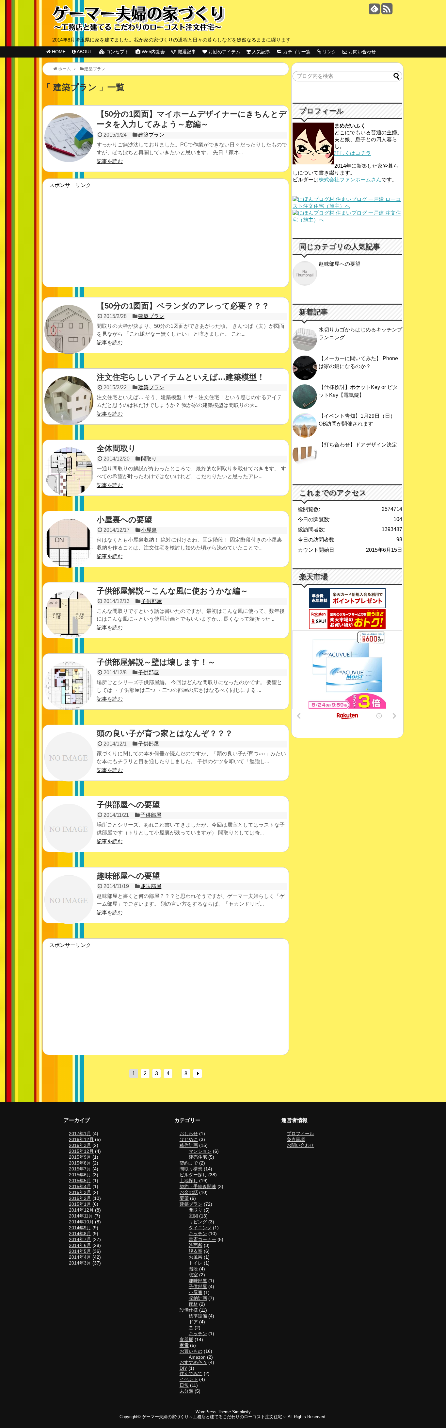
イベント (189, 1379)
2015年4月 (80, 1186)
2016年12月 (81, 1139)
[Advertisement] (165, 234)
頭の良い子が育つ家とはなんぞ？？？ (165, 733)
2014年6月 (80, 1245)
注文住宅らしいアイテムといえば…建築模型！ (181, 377)
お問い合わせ (300, 1145)
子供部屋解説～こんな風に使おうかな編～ (172, 590)
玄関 (193, 1215)
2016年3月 (80, 1145)
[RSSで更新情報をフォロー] (386, 11)
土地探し (189, 1180)
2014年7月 (80, 1239)
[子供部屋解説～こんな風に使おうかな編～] (68, 620)
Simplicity (241, 1411)
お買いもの (191, 1351)
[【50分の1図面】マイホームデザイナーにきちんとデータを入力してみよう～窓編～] (68, 143)
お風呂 (195, 1257)
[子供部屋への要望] (68, 833)
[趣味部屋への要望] (68, 905)
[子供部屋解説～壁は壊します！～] (68, 691)
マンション (200, 1151)
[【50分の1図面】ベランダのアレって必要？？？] (68, 335)
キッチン (198, 1233)
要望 (184, 1198)
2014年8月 (80, 1233)
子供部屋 (151, 601)
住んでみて (191, 1373)
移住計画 (189, 1145)
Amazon (197, 1357)
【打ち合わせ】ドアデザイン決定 (358, 444)
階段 (193, 1268)
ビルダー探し (193, 1174)
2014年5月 (80, 1251)
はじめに (189, 1139)
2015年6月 (80, 1174)
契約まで (189, 1163)
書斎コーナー (202, 1239)
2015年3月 (80, 1192)
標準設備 (198, 1316)
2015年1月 (80, 1204)
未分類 (186, 1391)
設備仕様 (189, 1310)
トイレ (195, 1263)
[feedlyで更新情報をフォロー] (374, 11)
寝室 (193, 1274)
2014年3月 (80, 1263)
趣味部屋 (150, 886)
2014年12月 (81, 1210)
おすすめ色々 (193, 1362)
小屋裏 (149, 530)
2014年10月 (81, 1221)
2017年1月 (80, 1133)
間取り (149, 459)
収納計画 (198, 1298)
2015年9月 (80, 1157)
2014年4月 (80, 1257)
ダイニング (200, 1227)
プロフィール (300, 1133)
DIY (183, 1368)
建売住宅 (198, 1157)
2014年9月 (80, 1227)
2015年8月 (80, 1163)
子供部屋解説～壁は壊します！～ (156, 662)
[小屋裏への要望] (68, 548)
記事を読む (110, 161)
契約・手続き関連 (198, 1186)
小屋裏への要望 (124, 519)
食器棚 (186, 1339)
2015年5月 (80, 1180)
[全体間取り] (68, 477)
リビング (198, 1221)
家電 (184, 1345)
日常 (184, 1385)
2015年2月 (80, 1198)
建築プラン (151, 135)
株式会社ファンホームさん (350, 179)
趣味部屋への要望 (128, 875)
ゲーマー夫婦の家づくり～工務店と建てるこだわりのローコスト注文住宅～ (214, 1416)
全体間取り (116, 448)
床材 (193, 1304)
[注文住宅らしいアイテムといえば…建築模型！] (68, 406)
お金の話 (189, 1192)
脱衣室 (195, 1251)
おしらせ (189, 1133)
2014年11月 (81, 1215)
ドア (193, 1321)
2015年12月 (81, 1151)
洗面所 (195, 1245)
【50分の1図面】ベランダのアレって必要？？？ (183, 305)
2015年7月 (80, 1168)
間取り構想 (191, 1168)
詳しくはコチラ (352, 153)
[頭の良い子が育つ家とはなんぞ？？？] (68, 762)
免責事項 (296, 1139)
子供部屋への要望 (128, 804)
